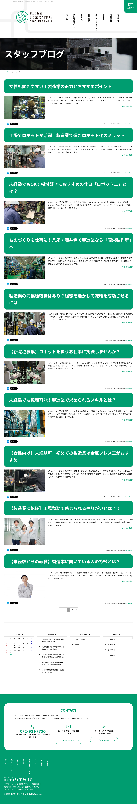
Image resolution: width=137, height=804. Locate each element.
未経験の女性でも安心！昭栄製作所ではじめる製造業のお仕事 (53, 663)
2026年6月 (111, 644)
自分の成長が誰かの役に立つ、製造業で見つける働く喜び (53, 648)
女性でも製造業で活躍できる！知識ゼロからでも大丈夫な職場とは (53, 655)
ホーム (66, 17)
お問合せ (130, 8)
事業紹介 (81, 18)
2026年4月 (111, 655)
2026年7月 (111, 639)
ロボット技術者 (80, 639)
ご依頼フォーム (104, 740)
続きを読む (128, 106)
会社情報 (111, 18)
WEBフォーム (68, 740)
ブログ (103, 17)
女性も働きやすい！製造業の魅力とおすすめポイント (60, 86)
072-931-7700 (33, 731)
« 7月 (11, 655)
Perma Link (128, 124)
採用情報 (118, 18)
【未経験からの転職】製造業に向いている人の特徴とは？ (64, 561)
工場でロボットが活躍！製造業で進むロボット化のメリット (67, 135)
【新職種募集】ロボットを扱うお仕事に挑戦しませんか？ (64, 351)
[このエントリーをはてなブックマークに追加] (8, 124)
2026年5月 (111, 650)
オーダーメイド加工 (96, 22)
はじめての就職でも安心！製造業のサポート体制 (53, 671)
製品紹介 (89, 18)
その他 (77, 644)
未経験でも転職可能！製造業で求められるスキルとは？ (62, 400)
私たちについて (74, 20)
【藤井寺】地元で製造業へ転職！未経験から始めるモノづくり (53, 640)
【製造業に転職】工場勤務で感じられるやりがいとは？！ (64, 508)
